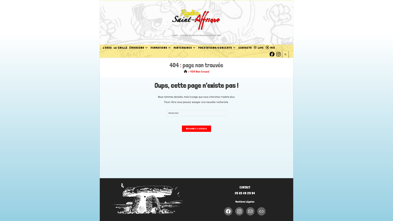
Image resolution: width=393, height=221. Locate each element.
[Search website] (285, 54)
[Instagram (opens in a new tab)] (278, 54)
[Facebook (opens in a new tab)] (272, 54)
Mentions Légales (244, 201)
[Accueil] (185, 71)
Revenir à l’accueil (196, 129)
